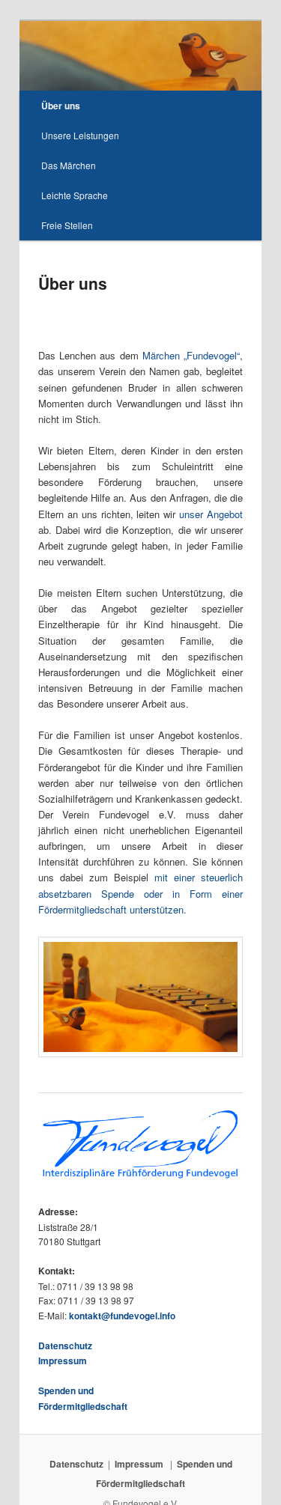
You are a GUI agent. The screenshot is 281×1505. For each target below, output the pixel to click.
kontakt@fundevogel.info (122, 1315)
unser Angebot (211, 514)
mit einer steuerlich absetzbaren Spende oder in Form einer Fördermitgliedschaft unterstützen (141, 893)
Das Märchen (68, 165)
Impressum (62, 1360)
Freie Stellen (67, 225)
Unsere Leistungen (80, 135)
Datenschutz (65, 1345)
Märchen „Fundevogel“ (191, 355)
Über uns (60, 105)
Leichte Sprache (74, 195)
